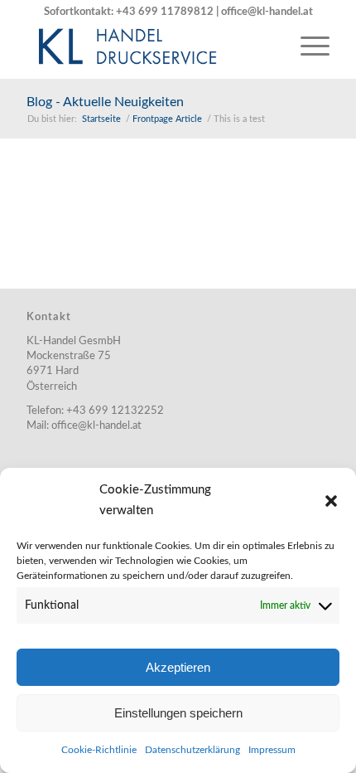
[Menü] (307, 45)
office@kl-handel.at (267, 12)
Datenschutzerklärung (192, 750)
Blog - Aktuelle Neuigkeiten (105, 102)
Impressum (272, 750)
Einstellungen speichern (178, 713)
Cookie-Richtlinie (99, 750)
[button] (331, 501)
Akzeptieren (178, 667)
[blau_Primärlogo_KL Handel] (147, 45)
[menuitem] (307, 45)
